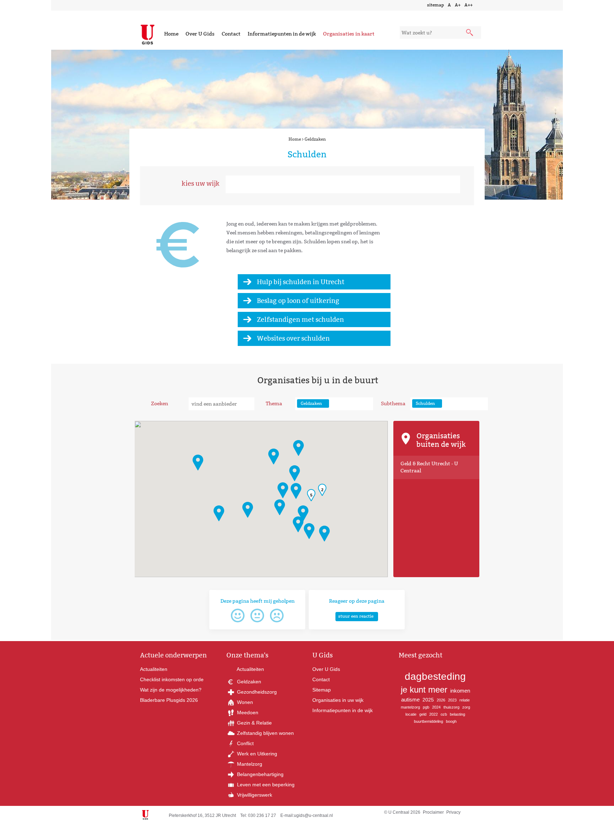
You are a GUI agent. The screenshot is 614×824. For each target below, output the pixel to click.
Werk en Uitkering (256, 754)
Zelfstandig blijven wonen (265, 733)
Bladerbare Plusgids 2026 (169, 700)
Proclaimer (433, 812)
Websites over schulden (293, 338)
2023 (452, 700)
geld (422, 714)
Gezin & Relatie (254, 723)
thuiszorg (451, 707)
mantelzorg (410, 707)
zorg (466, 707)
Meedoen (247, 712)
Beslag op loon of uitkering (298, 301)
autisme (410, 699)
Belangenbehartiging (260, 774)
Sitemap (321, 690)
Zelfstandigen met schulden (300, 319)
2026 (441, 700)
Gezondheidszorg (256, 692)
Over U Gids (200, 34)
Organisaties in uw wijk (337, 700)
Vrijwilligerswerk (254, 795)
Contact (231, 34)
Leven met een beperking (265, 784)
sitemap (435, 4)
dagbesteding (435, 676)
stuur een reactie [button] (355, 616)
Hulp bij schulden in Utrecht (300, 282)
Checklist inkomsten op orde (172, 679)
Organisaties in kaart (349, 34)
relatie (464, 700)
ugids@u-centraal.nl (313, 815)
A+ (457, 4)
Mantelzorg (249, 764)
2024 (436, 707)
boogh (451, 721)
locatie (410, 714)
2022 (433, 714)
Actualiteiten (153, 669)
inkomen (460, 691)
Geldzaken (315, 139)
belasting (457, 714)
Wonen (244, 702)
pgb (426, 707)
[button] (298, 524)
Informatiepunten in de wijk (282, 34)
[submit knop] (470, 33)
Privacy (453, 812)
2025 (428, 700)
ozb (444, 714)
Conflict (245, 743)
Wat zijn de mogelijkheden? (170, 690)
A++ (468, 4)
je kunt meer (424, 689)
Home (171, 34)
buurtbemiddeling (428, 721)
